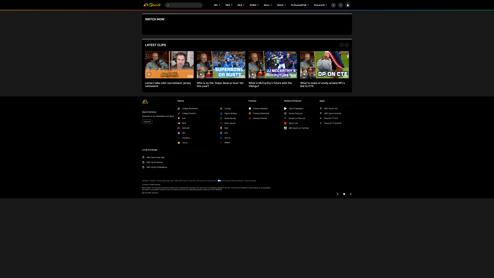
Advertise (145, 181)
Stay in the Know (149, 112)
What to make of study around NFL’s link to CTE (322, 84)
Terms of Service (250, 181)
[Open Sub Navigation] (219, 5)
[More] (333, 5)
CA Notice (240, 181)
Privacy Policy (211, 181)
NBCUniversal (155, 184)
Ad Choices (201, 181)
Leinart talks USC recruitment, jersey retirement (168, 84)
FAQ (172, 181)
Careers (152, 181)
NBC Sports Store (181, 181)
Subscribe (147, 122)
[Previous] (342, 45)
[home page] (152, 5)
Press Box (192, 181)
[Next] (347, 45)
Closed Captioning (163, 181)
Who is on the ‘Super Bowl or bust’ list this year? (220, 84)
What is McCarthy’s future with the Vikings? (270, 84)
